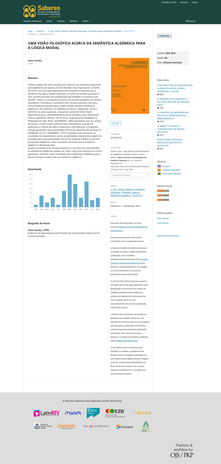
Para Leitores (163, 218)
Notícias (73, 21)
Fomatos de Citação (121, 175)
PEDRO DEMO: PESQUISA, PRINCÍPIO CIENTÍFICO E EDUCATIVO (170, 142)
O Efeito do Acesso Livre (126, 340)
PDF (117, 123)
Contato (61, 21)
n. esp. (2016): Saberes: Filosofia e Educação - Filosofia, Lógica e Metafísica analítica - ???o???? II (90, 31)
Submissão (164, 35)
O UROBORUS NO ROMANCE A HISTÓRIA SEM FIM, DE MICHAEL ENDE (173, 101)
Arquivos (40, 31)
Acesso (195, 2)
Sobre (85, 21)
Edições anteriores (32, 21)
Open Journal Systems (168, 235)
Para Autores (163, 223)
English (166, 166)
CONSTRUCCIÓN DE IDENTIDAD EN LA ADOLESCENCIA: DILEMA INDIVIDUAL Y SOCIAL (175, 88)
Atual (49, 21)
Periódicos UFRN (168, 2)
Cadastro (184, 2)
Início (30, 31)
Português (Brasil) (172, 173)
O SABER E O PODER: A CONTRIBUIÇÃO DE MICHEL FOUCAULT (171, 129)
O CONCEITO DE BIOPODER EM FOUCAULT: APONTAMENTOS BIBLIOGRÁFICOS (173, 115)
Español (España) (171, 169)
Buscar (192, 21)
